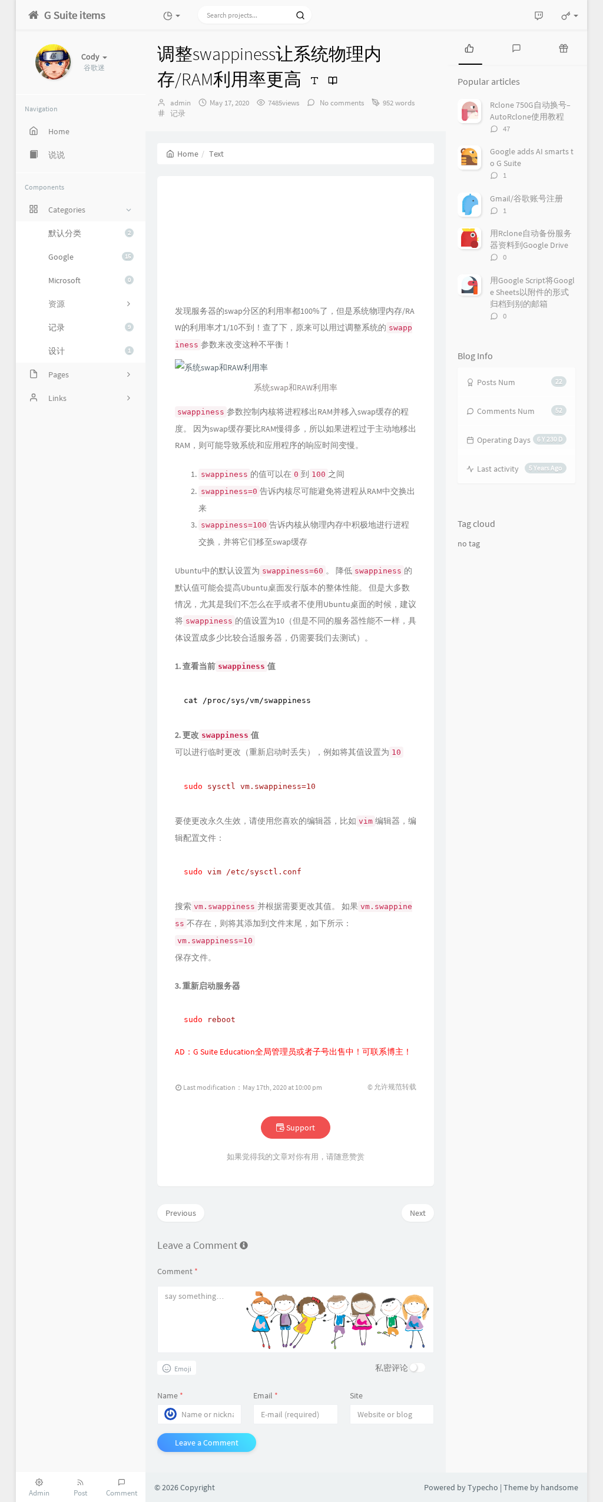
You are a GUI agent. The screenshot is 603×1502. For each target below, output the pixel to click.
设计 (89, 351)
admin (180, 103)
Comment (177, 1271)
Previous (180, 1213)
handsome (559, 1487)
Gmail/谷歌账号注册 (526, 198)
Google (89, 256)
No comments (341, 103)
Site (356, 1395)
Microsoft (89, 280)
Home (187, 153)
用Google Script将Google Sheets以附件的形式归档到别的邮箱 (532, 292)
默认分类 (89, 233)
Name (170, 1395)
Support (299, 1127)
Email (265, 1395)
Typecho (483, 1487)
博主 (395, 1051)
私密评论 (391, 1367)
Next (418, 1213)
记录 (89, 327)
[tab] (469, 47)
